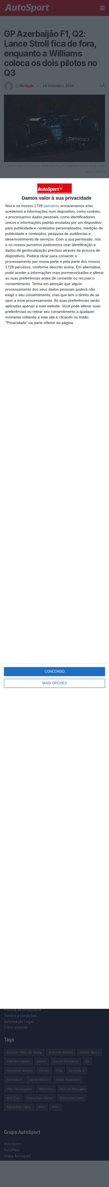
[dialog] (54, 593)
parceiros (51, 206)
